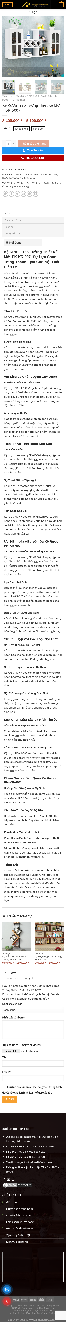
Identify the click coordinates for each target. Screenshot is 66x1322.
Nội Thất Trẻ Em (26, 1305)
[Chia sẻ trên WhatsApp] (5, 194)
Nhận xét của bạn (13, 1017)
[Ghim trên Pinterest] (29, 194)
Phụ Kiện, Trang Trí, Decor (45, 1313)
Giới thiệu (12, 1202)
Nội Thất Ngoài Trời (44, 1310)
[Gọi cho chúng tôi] (12, 1179)
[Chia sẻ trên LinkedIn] (35, 194)
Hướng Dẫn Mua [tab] (13, 233)
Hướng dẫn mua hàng (19, 1209)
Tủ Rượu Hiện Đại (48, 174)
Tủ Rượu (18, 174)
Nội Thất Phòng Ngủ (22, 1308)
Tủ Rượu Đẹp (18, 100)
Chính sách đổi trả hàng (20, 1222)
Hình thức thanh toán (19, 1228)
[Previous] (7, 47)
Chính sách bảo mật (18, 1215)
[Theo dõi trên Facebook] (4, 1179)
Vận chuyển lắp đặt (18, 1235)
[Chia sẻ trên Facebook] (11, 194)
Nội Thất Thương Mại (19, 1313)
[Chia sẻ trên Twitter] (17, 194)
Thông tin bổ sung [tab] (14, 220)
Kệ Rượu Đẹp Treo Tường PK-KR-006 (48, 958)
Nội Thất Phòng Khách (40, 96)
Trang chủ (7, 96)
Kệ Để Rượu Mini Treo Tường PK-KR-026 (14, 958)
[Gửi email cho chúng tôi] (8, 1179)
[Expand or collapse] (39, 242)
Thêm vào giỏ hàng (33, 143)
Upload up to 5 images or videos (22, 1045)
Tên (5, 1057)
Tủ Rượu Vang (27, 177)
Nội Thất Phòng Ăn (44, 1308)
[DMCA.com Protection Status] (17, 1185)
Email (6, 1072)
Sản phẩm (21, 96)
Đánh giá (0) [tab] (11, 226)
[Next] (58, 47)
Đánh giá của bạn (12, 1004)
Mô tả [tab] (7, 213)
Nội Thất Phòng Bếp (22, 1310)
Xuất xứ (6, 128)
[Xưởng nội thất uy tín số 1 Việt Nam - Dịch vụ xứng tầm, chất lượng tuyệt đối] (36, 4)
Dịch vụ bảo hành (17, 1241)
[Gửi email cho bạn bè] (23, 194)
